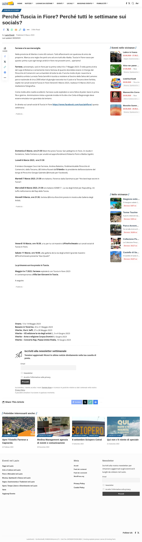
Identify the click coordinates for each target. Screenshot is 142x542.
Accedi (76, 466)
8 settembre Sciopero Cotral (87, 439)
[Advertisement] (57, 131)
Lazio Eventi (9, 35)
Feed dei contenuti (80, 469)
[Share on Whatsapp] (11, 29)
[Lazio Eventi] (8, 3)
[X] (129, 3)
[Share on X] (7, 29)
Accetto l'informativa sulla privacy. (37, 377)
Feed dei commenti (80, 473)
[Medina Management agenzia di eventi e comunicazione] (53, 426)
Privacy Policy (20, 390)
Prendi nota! (93, 435)
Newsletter (28, 373)
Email (23, 364)
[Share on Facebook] (3, 29)
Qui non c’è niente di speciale (123, 439)
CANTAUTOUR (129, 79)
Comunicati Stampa (11, 10)
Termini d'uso (47, 387)
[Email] (16, 29)
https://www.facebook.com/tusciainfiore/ (72, 104)
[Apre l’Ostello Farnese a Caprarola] (18, 426)
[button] (133, 3)
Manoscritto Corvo (131, 92)
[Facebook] (126, 3)
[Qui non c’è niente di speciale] (123, 426)
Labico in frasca (130, 52)
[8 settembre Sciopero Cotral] (88, 426)
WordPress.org (79, 476)
